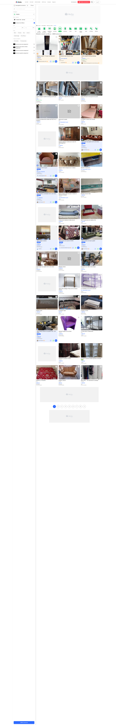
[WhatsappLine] (53, 61)
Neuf (15, 32)
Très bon (19, 32)
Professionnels (23, 40)
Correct (28, 32)
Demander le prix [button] (64, 122)
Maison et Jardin (50, 25)
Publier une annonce (85, 2)
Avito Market (44, 25)
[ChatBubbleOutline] (50, 61)
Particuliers (16, 40)
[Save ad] (56, 37)
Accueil (39, 25)
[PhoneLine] (56, 61)
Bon (24, 32)
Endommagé (16, 35)
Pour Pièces (23, 35)
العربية (97, 2)
